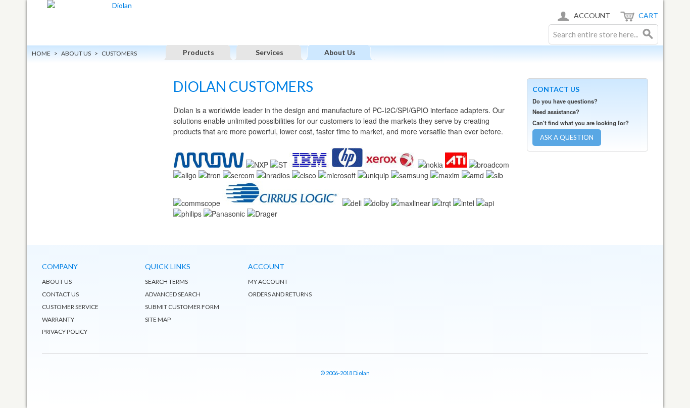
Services (269, 52)
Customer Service (70, 307)
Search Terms (166, 281)
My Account (268, 281)
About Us (340, 52)
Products (198, 52)
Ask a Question (567, 137)
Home (41, 53)
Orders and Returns (280, 294)
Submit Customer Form (182, 307)
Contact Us (60, 294)
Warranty (58, 319)
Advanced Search (173, 294)
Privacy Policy (64, 331)
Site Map (158, 319)
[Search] (648, 34)
